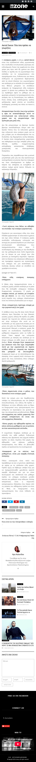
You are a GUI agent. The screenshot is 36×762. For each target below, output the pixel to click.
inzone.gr (17, 759)
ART (21, 507)
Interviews (12, 52)
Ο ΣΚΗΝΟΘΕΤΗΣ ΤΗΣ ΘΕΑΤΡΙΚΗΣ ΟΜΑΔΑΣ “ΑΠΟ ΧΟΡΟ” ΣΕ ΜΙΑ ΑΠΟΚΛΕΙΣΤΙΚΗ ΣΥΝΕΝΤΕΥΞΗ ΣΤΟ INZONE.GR (18, 645)
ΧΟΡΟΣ (19, 510)
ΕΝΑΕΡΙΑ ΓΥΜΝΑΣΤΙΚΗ (8, 510)
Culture (5, 52)
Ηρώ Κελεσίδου (23, 52)
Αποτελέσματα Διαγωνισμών (19, 757)
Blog (9, 757)
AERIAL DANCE (13, 507)
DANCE (27, 507)
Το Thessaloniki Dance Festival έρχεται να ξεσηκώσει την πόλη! (24, 612)
